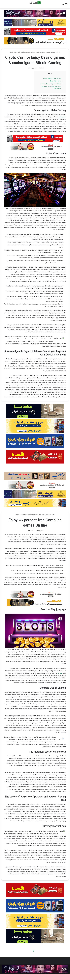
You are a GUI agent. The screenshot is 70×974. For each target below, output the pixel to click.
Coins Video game (55, 81)
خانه (57, 52)
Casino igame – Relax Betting (52, 78)
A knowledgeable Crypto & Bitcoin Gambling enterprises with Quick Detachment (50, 86)
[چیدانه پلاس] (35, 2)
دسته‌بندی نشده (51, 52)
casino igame (62, 117)
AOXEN (40, 68)
